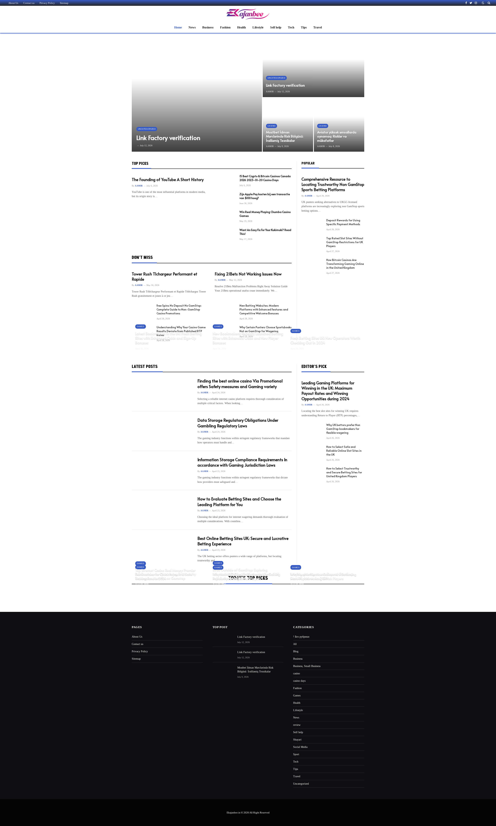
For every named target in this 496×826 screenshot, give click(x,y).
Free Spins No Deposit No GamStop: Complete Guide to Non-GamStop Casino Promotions (179, 309)
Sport (296, 754)
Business (208, 27)
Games (140, 326)
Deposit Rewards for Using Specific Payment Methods (343, 222)
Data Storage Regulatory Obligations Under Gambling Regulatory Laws (237, 422)
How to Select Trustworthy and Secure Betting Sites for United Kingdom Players (344, 472)
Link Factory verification (168, 137)
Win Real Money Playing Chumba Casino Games (265, 214)
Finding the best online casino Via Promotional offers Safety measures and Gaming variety (240, 383)
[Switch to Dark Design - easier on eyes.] (483, 3)
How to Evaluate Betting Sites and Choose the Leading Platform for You (239, 501)
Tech (291, 27)
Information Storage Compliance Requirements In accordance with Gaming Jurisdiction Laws (242, 462)
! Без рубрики (301, 636)
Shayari (297, 739)
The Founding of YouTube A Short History (168, 179)
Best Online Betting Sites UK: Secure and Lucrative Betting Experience (242, 541)
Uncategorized (147, 129)
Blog (295, 651)
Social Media (300, 747)
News (192, 27)
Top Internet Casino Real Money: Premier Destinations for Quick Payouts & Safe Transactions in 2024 (165, 574)
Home (178, 27)
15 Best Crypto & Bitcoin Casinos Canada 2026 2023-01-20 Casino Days (265, 178)
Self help (275, 27)
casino (272, 126)
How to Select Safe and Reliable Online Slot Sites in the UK (344, 450)
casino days (299, 680)
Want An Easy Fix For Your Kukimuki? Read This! (265, 232)
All (295, 644)
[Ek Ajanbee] (248, 14)
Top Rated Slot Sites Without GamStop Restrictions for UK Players (344, 242)
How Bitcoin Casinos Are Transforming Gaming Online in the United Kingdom (345, 263)
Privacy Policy (47, 3)
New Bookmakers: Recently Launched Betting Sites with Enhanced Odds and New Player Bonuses (248, 338)
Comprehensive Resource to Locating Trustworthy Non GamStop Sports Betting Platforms (332, 184)
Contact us (28, 3)
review (297, 724)
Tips (304, 27)
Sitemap (64, 3)
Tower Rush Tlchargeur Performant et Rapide (164, 276)
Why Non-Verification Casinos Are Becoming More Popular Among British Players (323, 576)
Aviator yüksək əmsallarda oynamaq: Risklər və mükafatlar (336, 136)
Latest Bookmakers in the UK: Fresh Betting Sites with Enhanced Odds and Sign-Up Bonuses (168, 338)
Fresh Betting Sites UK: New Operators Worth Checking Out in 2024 (325, 340)
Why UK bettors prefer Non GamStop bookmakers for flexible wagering (343, 428)
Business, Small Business (306, 666)
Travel (317, 27)
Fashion (225, 27)
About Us (13, 3)
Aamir (270, 91)
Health (241, 27)
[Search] (488, 3)
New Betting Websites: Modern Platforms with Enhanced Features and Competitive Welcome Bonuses (263, 309)
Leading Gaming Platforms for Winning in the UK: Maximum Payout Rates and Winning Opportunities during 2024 (327, 390)
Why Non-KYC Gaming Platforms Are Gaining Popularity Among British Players (246, 576)
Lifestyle (258, 27)
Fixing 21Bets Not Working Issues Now (248, 274)
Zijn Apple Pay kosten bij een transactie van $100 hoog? (264, 196)
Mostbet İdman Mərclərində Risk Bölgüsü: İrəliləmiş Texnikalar (284, 136)
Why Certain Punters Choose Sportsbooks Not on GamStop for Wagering (265, 329)
